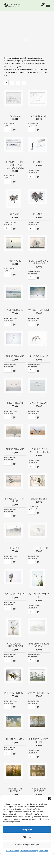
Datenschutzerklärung (29, 850)
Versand (10, 126)
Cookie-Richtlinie (12, 850)
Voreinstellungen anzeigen (27, 844)
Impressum (43, 850)
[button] (49, 798)
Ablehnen (27, 837)
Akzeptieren (27, 829)
